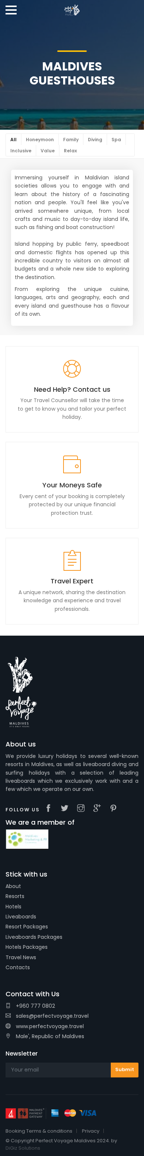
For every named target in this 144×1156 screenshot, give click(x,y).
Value (48, 151)
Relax (70, 151)
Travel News (21, 957)
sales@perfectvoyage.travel (52, 1016)
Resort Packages (27, 926)
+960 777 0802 (34, 1006)
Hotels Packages (27, 947)
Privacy (90, 1131)
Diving (95, 139)
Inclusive (20, 151)
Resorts (15, 896)
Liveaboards (21, 916)
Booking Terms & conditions (39, 1131)
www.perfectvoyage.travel (49, 1026)
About (13, 886)
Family (71, 139)
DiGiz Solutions (23, 1148)
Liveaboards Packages (34, 937)
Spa (116, 139)
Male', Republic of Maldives (49, 1036)
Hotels (13, 906)
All (13, 139)
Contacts (18, 967)
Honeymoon (40, 139)
